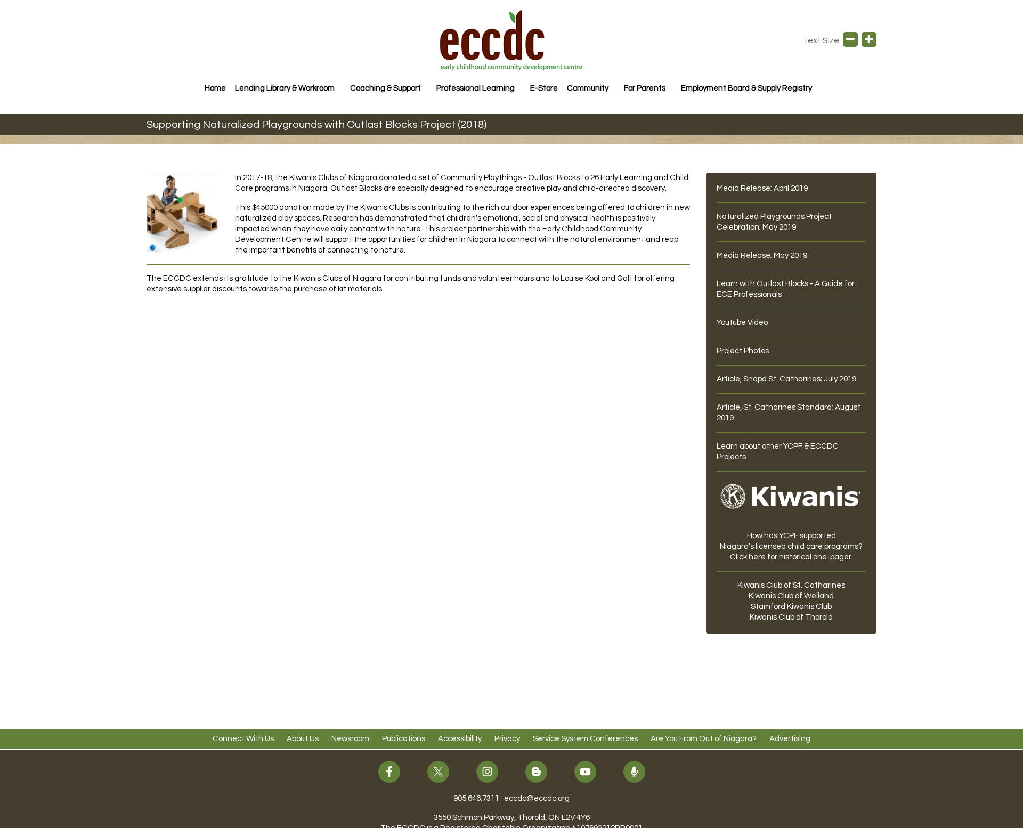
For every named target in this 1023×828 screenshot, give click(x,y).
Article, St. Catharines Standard (774, 407)
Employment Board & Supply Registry (746, 88)
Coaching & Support (385, 88)
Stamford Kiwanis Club (791, 607)
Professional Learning (475, 88)
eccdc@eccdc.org (537, 798)
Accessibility (460, 739)
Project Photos (743, 351)
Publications (403, 739)
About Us (303, 739)
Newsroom (350, 739)
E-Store (544, 88)
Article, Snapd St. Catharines (769, 379)
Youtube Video (742, 323)
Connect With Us (243, 739)
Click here (748, 557)
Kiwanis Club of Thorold (791, 617)
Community (587, 88)
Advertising (789, 739)
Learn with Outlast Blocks (762, 284)
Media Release (743, 188)
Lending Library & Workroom (285, 88)
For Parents (644, 88)
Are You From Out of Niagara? (704, 739)
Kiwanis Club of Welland (791, 596)
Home (215, 88)
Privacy (507, 739)
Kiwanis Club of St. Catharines (791, 585)
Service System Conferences (585, 739)
